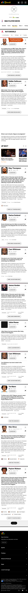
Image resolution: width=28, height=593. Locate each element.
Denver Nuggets (22, 511)
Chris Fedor (10, 276)
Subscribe (4, 542)
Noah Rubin (10, 105)
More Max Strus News (14, 462)
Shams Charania (17, 202)
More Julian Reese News (14, 347)
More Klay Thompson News (14, 209)
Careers (7, 579)
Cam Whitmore (5, 417)
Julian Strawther (13, 511)
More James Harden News (14, 316)
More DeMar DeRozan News (14, 112)
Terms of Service (19, 581)
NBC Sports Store (23, 579)
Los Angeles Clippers (7, 514)
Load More (14, 523)
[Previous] (23, 146)
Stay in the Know (4, 537)
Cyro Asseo (14, 239)
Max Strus (5, 511)
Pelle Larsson (5, 205)
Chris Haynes (16, 108)
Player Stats (12, 44)
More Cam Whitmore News (14, 279)
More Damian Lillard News (14, 75)
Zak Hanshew (8, 309)
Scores (9, 25)
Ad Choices (8, 580)
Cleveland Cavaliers (17, 514)
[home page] (6, 2)
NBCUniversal (8, 583)
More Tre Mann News (14, 420)
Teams (20, 25)
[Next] (26, 146)
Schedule (4, 25)
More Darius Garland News (14, 243)
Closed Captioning (12, 579)
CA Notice (13, 581)
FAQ (18, 579)
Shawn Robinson (10, 236)
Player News (14, 25)
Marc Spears (17, 72)
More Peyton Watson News (14, 518)
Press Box (3, 580)
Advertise (3, 579)
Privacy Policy (13, 580)
